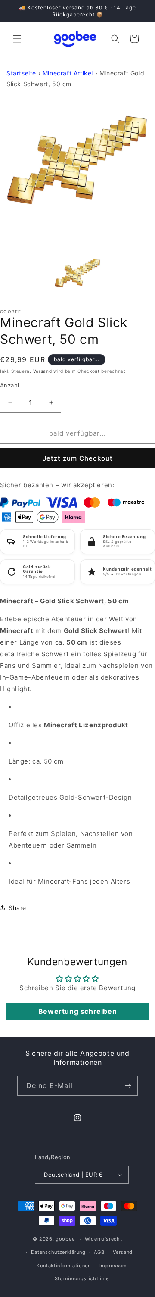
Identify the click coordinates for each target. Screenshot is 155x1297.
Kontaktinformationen (64, 1266)
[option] (77, 171)
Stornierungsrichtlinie (82, 1278)
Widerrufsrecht (103, 1239)
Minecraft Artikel (68, 73)
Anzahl (9, 385)
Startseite (21, 73)
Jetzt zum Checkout (78, 458)
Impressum (113, 1266)
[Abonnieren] (127, 1086)
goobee (65, 1239)
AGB (99, 1252)
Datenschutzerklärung (58, 1252)
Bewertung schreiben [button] (77, 1011)
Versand (42, 371)
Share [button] (17, 907)
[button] (17, 38)
